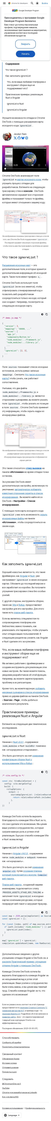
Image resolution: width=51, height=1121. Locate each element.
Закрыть (25, 44)
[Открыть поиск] (32, 3)
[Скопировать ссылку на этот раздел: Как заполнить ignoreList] (45, 564)
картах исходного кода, (29, 179)
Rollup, (21, 605)
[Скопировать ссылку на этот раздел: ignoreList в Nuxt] (28, 736)
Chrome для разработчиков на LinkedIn (19, 1092)
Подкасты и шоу (9, 1072)
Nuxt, (32, 576)
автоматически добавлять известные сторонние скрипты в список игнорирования (22, 493)
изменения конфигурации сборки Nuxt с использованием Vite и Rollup (22, 759)
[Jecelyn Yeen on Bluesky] (22, 138)
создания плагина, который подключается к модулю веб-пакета (24, 875)
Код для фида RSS (10, 1097)
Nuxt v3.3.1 (18, 742)
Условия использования (12, 1108)
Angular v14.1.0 (20, 853)
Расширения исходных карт (16, 265)
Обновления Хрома (10, 1058)
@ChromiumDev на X (11, 1083)
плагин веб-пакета (23, 612)
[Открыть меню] (4, 3)
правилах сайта (9, 1017)
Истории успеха (9, 1063)
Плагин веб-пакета (11, 884)
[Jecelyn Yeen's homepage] (26, 138)
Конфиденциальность (35, 1108)
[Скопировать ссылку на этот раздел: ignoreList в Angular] (31, 847)
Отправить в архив (10, 1067)
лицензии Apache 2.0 (11, 1014)
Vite (14, 605)
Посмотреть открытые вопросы (16, 1047)
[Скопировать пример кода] (46, 314)
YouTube (5, 1088)
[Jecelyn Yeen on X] (15, 138)
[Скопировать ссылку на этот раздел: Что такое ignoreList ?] (40, 257)
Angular (24, 576)
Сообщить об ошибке (11, 1042)
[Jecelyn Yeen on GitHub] (19, 138)
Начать (25, 54)
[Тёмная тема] (42, 314)
